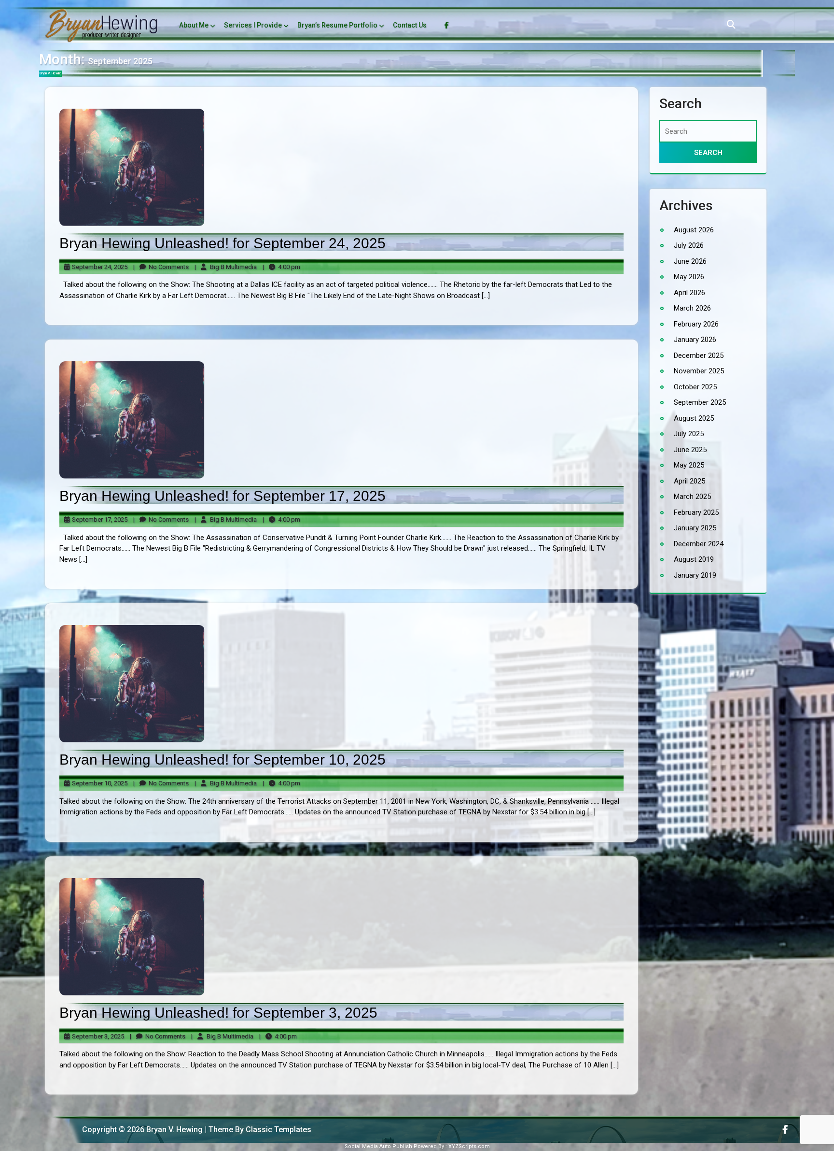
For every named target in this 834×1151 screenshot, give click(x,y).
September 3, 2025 (96, 1036)
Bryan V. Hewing (50, 73)
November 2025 (699, 371)
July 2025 (689, 433)
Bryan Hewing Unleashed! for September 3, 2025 (218, 1013)
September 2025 (700, 402)
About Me (193, 25)
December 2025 (698, 355)
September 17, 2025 (98, 520)
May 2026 (689, 276)
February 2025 (696, 512)
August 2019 (694, 559)
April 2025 (689, 480)
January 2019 (695, 574)
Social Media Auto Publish (378, 1146)
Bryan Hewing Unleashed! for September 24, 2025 (222, 243)
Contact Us (410, 25)
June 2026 (690, 260)
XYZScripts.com (469, 1146)
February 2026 (696, 323)
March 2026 (692, 308)
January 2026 (695, 339)
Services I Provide (253, 25)
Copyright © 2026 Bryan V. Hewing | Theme (139, 1129)
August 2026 (694, 229)
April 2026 (689, 292)
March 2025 (692, 496)
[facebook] (785, 1129)
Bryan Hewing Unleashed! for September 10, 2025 (222, 759)
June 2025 (690, 449)
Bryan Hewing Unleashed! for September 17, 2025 (222, 496)
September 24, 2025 (98, 267)
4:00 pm (281, 267)
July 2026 (689, 245)
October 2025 (695, 386)
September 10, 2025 (98, 783)
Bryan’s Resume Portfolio (337, 25)
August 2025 (694, 417)
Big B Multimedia (226, 267)
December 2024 (698, 543)
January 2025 (695, 528)
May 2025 (689, 465)
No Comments (161, 267)
